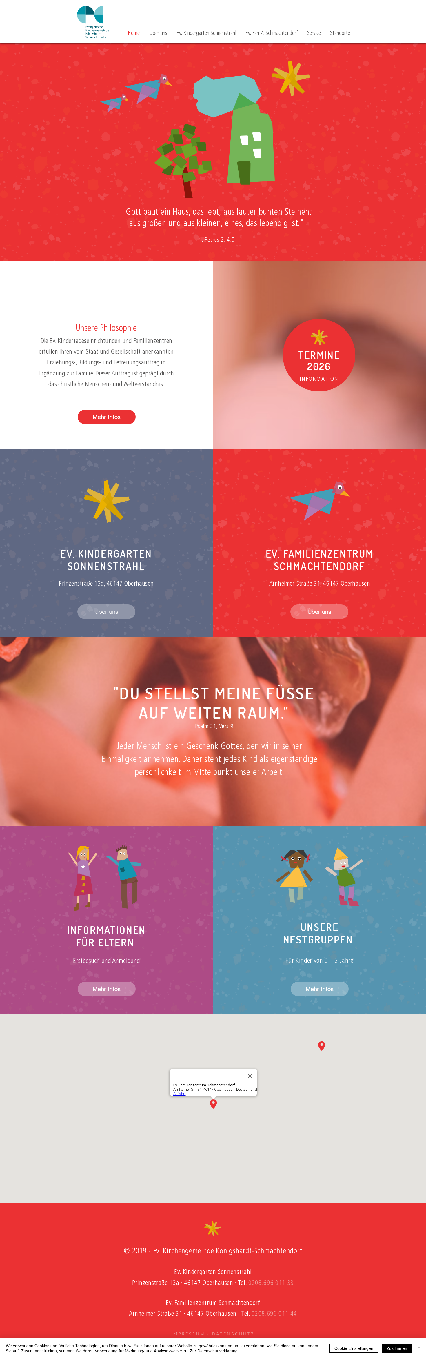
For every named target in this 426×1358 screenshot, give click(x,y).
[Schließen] (419, 1348)
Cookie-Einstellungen (353, 1348)
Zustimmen (397, 1348)
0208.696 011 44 (274, 1314)
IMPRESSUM (188, 1334)
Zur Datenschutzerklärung (214, 1351)
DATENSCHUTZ (233, 1334)
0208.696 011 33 (271, 1283)
